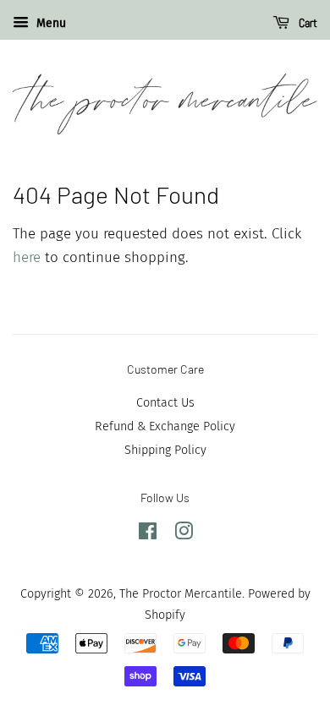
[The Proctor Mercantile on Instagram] (183, 534)
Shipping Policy (165, 449)
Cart (306, 22)
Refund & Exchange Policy (165, 426)
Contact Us (165, 402)
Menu (49, 23)
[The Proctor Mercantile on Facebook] (147, 534)
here (27, 257)
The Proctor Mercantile (180, 593)
